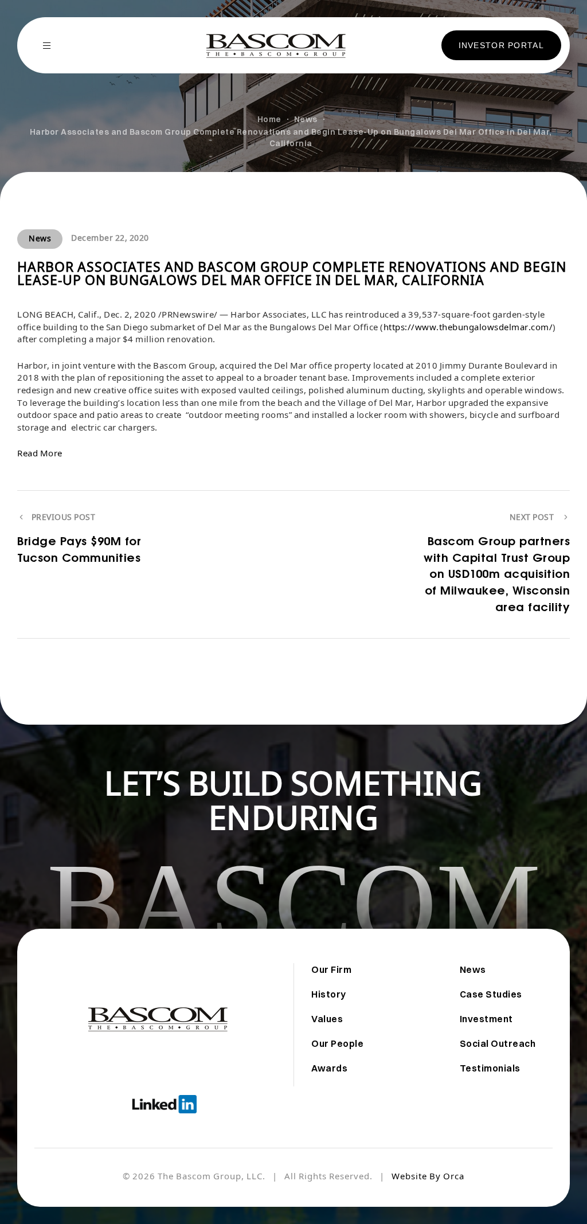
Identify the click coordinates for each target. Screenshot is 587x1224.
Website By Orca (428, 1177)
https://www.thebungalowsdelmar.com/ (468, 328)
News (40, 239)
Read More (39, 454)
